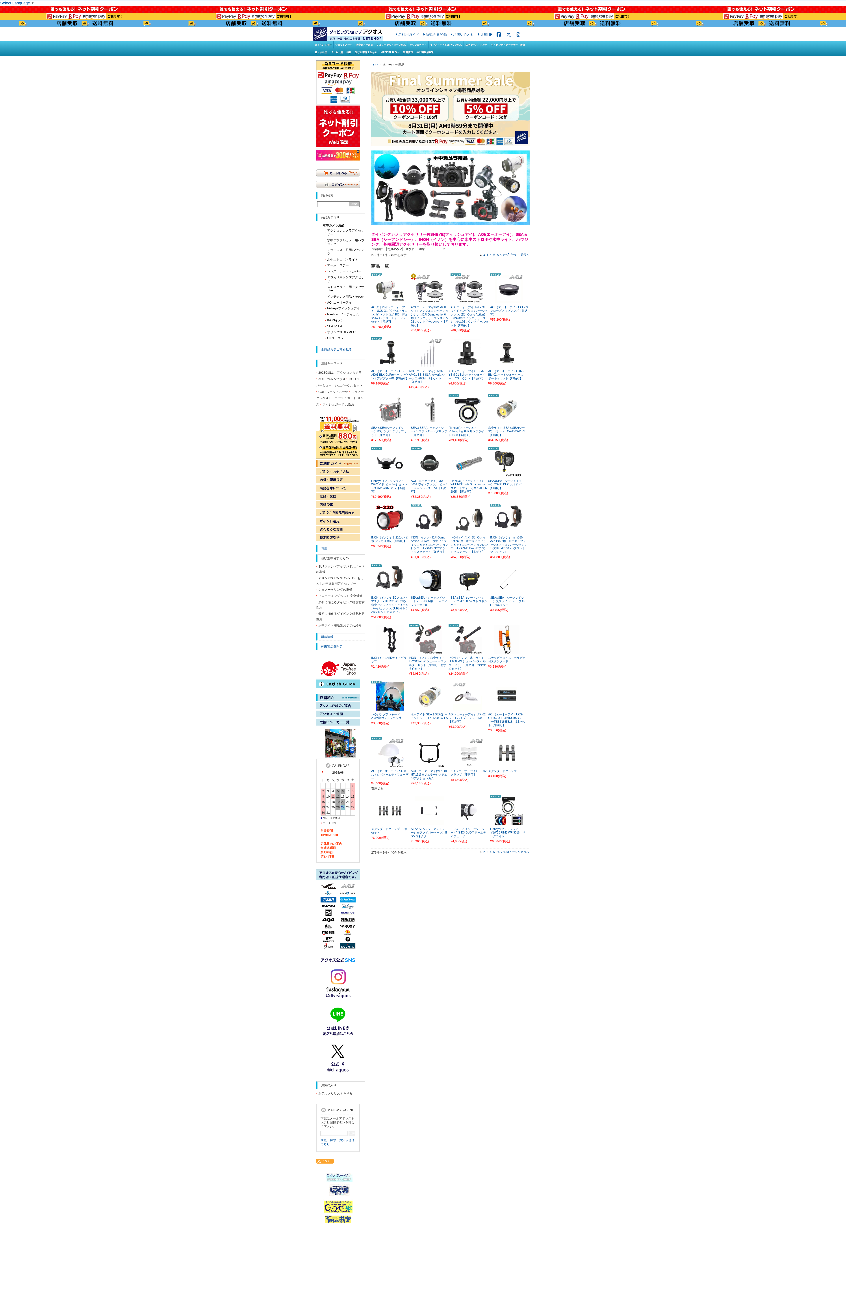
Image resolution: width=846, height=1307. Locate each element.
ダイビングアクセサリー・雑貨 (508, 44)
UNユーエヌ (335, 338)
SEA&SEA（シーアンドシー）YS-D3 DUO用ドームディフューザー (468, 833)
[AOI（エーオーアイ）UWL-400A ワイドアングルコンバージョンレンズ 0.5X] (429, 474)
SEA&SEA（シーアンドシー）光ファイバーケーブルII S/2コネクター (429, 833)
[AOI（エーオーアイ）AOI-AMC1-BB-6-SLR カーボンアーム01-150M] (427, 364)
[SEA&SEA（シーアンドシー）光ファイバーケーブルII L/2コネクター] (509, 591)
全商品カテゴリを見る (336, 349)
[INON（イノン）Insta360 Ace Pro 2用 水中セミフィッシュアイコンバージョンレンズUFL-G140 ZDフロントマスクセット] (509, 531)
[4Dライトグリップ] (390, 651)
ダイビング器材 (323, 44)
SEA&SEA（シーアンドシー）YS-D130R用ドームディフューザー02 (429, 601)
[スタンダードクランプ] (507, 764)
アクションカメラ (349, 372)
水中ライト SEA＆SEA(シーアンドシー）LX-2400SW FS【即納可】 (506, 431)
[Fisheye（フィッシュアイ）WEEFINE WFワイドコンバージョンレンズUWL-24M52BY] (390, 474)
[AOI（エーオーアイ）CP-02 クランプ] (469, 764)
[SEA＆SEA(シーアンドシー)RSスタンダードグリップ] (429, 421)
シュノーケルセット (349, 385)
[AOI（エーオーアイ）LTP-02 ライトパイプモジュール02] (467, 708)
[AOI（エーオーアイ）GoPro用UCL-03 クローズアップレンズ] (509, 301)
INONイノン (335, 320)
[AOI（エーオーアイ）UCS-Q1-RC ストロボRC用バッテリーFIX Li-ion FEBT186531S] (507, 708)
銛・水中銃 (321, 52)
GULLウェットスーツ (333, 392)
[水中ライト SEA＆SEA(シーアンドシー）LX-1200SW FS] (429, 708)
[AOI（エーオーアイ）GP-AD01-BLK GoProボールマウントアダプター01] (390, 364)
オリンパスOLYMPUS (342, 332)
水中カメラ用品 (364, 44)
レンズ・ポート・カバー (344, 271)
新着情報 (408, 52)
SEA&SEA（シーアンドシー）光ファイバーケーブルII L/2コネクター (508, 601)
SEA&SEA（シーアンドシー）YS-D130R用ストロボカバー (469, 601)
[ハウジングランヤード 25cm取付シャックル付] (390, 708)
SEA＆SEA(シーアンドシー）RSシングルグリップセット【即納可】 (389, 431)
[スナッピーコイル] (507, 651)
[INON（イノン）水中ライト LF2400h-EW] (427, 651)
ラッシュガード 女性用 (338, 404)
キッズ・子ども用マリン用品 (446, 44)
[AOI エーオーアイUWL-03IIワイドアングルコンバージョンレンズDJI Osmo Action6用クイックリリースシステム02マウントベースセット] (429, 301)
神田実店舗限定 (425, 52)
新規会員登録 (436, 34)
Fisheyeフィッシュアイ (343, 308)
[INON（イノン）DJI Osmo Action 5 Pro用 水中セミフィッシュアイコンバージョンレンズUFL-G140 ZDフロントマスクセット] (429, 531)
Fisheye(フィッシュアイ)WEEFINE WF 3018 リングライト (507, 833)
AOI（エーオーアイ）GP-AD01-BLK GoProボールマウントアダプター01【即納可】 (390, 375)
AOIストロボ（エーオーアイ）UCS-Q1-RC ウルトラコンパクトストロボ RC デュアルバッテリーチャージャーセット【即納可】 (389, 314)
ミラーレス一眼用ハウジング (345, 251)
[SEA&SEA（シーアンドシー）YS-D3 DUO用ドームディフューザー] (469, 822)
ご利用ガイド (408, 34)
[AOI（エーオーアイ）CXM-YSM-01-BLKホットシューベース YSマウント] (467, 364)
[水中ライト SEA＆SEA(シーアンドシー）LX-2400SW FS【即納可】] (507, 421)
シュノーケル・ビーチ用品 (391, 44)
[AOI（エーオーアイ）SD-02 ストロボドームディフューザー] (390, 764)
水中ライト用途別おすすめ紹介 (340, 625)
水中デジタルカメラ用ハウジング (345, 242)
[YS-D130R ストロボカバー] (469, 591)
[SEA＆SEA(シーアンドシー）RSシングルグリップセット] (390, 421)
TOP (374, 65)
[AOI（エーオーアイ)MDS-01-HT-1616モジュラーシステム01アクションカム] (429, 764)
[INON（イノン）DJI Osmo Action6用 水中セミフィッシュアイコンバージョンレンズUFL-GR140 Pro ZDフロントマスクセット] (469, 531)
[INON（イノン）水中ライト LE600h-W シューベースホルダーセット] (467, 651)
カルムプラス (336, 379)
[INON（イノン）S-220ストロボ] (390, 531)
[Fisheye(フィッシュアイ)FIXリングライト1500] (467, 421)
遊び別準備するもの (366, 52)
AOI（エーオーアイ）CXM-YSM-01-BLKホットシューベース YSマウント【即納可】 (467, 375)
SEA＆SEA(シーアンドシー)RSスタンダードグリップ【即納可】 (429, 431)
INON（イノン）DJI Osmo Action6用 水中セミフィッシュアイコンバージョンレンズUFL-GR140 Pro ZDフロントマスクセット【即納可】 (469, 545)
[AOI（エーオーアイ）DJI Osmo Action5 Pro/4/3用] (469, 301)
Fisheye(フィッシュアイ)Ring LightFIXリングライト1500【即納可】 (466, 431)
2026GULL (326, 372)
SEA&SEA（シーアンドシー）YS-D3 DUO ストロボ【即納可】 (505, 484)
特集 (349, 52)
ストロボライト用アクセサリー (345, 288)
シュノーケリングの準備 (335, 589)
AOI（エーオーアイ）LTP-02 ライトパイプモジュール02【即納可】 (467, 718)
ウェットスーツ (343, 44)
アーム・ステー (338, 265)
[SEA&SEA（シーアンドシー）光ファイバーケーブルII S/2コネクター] (429, 822)
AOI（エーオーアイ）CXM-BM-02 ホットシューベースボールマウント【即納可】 (505, 375)
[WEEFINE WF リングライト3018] (509, 822)
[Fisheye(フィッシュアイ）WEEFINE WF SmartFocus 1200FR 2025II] (469, 474)
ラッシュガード (418, 44)
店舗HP (486, 34)
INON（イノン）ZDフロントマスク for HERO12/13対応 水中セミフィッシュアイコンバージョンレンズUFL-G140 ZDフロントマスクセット (390, 605)
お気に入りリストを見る (335, 1093)
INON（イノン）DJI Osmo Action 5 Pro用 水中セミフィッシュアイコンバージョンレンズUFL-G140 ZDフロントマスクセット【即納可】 (429, 545)
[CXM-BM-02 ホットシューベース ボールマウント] (507, 364)
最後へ (525, 254)
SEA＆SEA (334, 326)
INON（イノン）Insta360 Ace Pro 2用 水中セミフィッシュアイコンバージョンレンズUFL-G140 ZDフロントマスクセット (508, 545)
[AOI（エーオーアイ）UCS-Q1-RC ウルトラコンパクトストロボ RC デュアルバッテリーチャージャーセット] (390, 301)
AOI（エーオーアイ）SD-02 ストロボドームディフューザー (389, 775)
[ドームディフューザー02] (429, 591)
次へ (499, 254)
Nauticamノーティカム (343, 314)
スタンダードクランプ (502, 771)
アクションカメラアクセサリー (345, 232)
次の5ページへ (511, 254)
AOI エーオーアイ (339, 302)
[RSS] (325, 1161)
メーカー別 (337, 52)
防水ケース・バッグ (476, 44)
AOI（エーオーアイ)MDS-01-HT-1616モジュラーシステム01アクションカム (429, 775)
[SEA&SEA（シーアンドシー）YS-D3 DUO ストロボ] (507, 474)
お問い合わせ (463, 34)
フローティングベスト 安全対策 (340, 596)
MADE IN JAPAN (390, 52)
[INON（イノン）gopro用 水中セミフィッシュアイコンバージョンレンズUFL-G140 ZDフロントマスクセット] (390, 591)
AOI (321, 379)
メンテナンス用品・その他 (345, 296)
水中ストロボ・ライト (342, 259)
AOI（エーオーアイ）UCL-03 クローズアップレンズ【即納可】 (509, 311)
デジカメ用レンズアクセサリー (345, 279)
